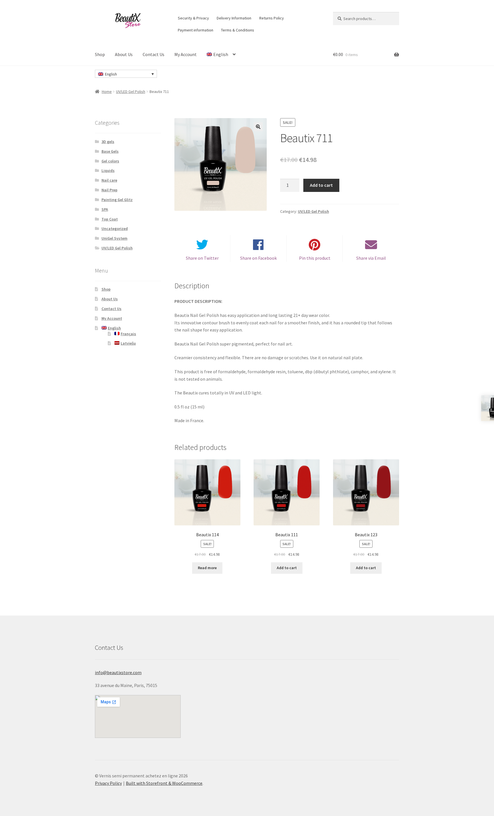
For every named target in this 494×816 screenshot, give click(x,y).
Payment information (195, 30)
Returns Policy (271, 18)
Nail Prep (109, 189)
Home (107, 91)
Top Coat (109, 219)
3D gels (107, 141)
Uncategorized (114, 228)
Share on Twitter (202, 258)
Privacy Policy (108, 783)
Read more (207, 567)
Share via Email (371, 258)
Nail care (109, 180)
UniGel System (114, 238)
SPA (104, 209)
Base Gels (110, 151)
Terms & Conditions (237, 30)
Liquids (108, 170)
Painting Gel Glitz (117, 199)
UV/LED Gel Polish (130, 91)
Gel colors (110, 161)
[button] (258, 126)
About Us (124, 54)
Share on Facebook (258, 258)
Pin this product (314, 258)
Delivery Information (234, 18)
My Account (185, 54)
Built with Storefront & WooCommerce (164, 783)
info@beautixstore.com (118, 672)
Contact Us (153, 54)
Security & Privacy (193, 18)
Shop (100, 54)
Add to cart (321, 185)
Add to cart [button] (287, 567)
